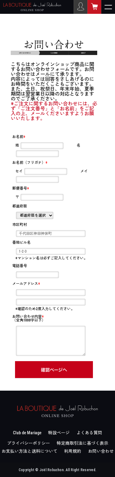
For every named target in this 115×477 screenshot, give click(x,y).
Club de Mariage (27, 432)
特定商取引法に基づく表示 (82, 443)
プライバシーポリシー (28, 443)
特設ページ (59, 432)
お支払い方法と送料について (29, 451)
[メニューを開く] (108, 7)
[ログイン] (80, 7)
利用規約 (72, 451)
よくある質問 (89, 432)
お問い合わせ (101, 451)
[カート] (94, 7)
